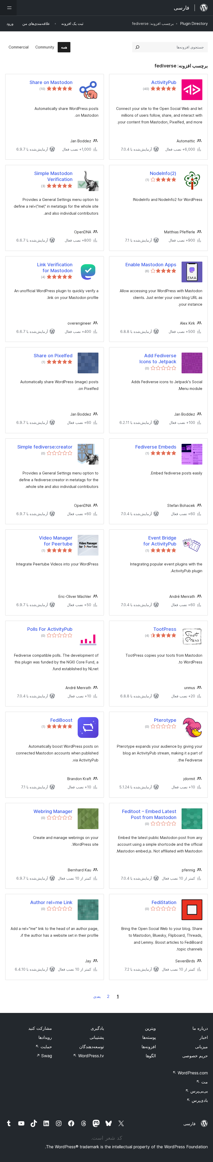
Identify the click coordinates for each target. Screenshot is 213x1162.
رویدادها (45, 1037)
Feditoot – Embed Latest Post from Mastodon (149, 814)
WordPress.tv (88, 1055)
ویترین (150, 1028)
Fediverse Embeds (155, 447)
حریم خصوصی (195, 1055)
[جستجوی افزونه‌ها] (137, 47)
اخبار (203, 1037)
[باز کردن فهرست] (8, 8)
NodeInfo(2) (163, 173)
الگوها (151, 1055)
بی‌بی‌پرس (196, 1091)
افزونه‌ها (149, 1046)
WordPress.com (190, 1072)
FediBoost (61, 720)
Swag (44, 1055)
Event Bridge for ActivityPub (159, 541)
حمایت (43, 1046)
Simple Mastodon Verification (53, 176)
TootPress (164, 629)
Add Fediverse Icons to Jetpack (157, 358)
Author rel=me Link (51, 902)
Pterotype (165, 720)
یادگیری (97, 1028)
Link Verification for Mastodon (54, 267)
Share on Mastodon (51, 82)
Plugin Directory (194, 23)
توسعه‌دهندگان (91, 1046)
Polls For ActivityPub (49, 629)
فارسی (189, 1123)
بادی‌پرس (197, 1100)
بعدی (97, 996)
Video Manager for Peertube (55, 541)
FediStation (164, 902)
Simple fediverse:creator (44, 447)
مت (202, 1081)
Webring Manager (53, 811)
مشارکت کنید (40, 1028)
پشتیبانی (97, 1037)
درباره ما (200, 1028)
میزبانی (201, 1046)
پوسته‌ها (149, 1037)
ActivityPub (163, 82)
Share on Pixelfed (53, 355)
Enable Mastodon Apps (150, 264)
